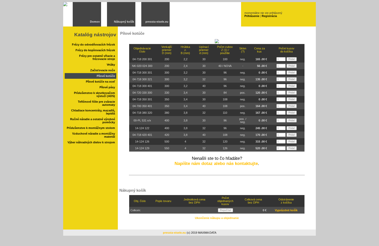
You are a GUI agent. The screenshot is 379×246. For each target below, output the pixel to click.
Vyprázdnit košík (286, 210)
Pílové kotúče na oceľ (100, 81)
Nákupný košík (124, 21)
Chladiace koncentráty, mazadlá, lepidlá (93, 112)
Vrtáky (111, 64)
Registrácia (269, 15)
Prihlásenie (251, 15)
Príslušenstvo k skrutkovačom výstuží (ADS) (94, 94)
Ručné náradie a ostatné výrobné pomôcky (92, 121)
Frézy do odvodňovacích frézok (93, 44)
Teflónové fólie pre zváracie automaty (96, 103)
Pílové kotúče (106, 75)
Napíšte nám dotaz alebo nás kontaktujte (216, 163)
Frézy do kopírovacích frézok (95, 50)
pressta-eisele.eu (156, 21)
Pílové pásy (107, 87)
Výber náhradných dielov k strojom (91, 142)
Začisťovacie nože (102, 70)
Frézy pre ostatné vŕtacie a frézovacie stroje (97, 57)
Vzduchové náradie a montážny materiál (93, 135)
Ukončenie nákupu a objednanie (217, 217)
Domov (95, 21)
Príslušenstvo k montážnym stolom (91, 127)
